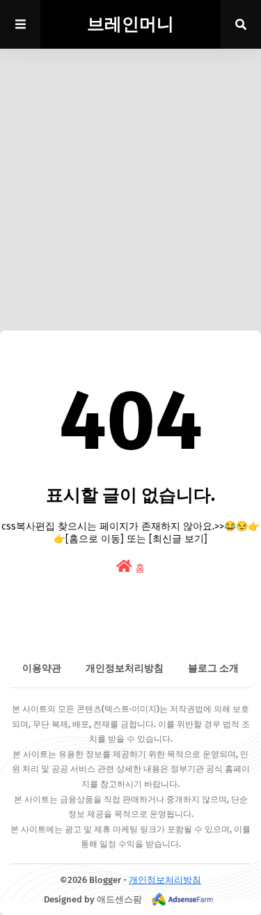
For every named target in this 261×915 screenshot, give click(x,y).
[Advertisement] (130, 172)
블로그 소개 (213, 668)
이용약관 (41, 668)
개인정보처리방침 (125, 668)
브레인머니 (130, 24)
